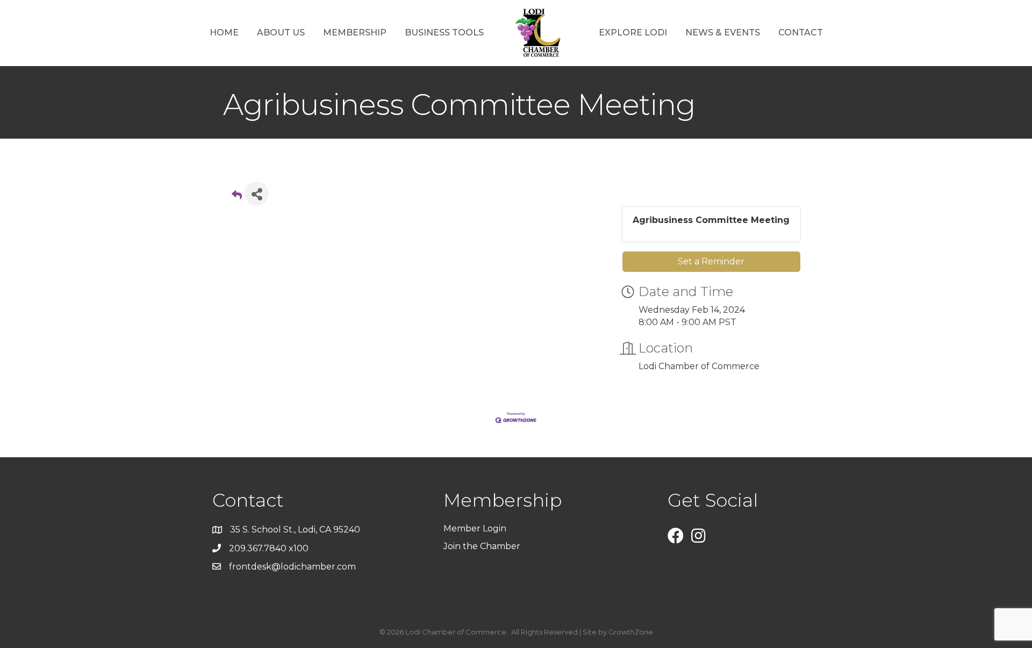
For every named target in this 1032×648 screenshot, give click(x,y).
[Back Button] (237, 197)
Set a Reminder (711, 261)
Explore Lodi (633, 32)
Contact (800, 32)
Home (224, 32)
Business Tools (444, 32)
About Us (281, 32)
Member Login (474, 528)
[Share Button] (257, 194)
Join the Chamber (482, 546)
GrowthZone (630, 632)
